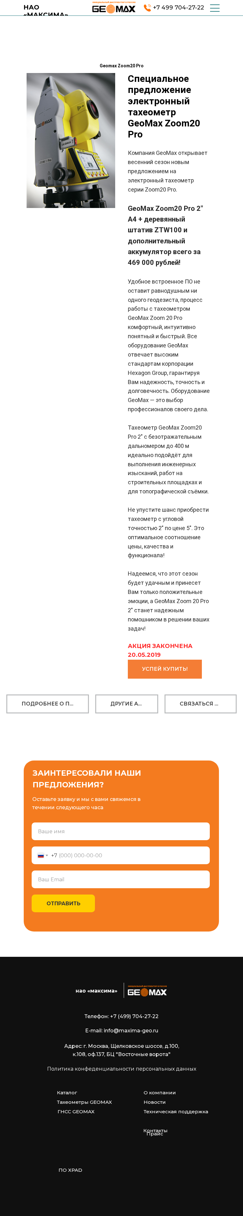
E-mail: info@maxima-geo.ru (121, 1031)
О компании (160, 1093)
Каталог (67, 1093)
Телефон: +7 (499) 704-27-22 (121, 1016)
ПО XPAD (70, 1170)
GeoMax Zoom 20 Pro (155, 318)
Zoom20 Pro (160, 189)
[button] (165, 669)
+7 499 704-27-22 (178, 7)
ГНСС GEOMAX (76, 1112)
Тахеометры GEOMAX (84, 1102)
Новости (155, 1102)
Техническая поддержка (176, 1112)
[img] (113, 7)
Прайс (154, 1134)
